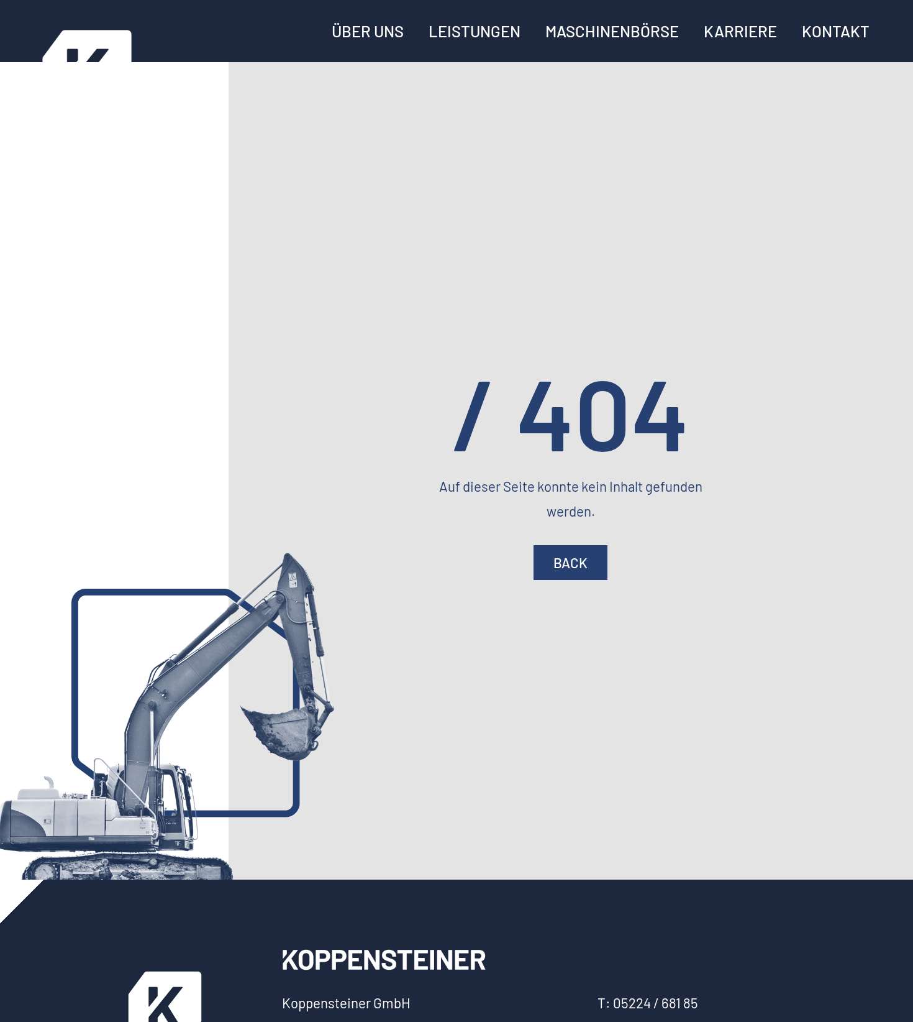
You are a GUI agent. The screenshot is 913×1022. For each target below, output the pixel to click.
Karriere (740, 31)
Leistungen (474, 31)
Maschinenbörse (612, 31)
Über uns (368, 31)
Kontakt (836, 31)
